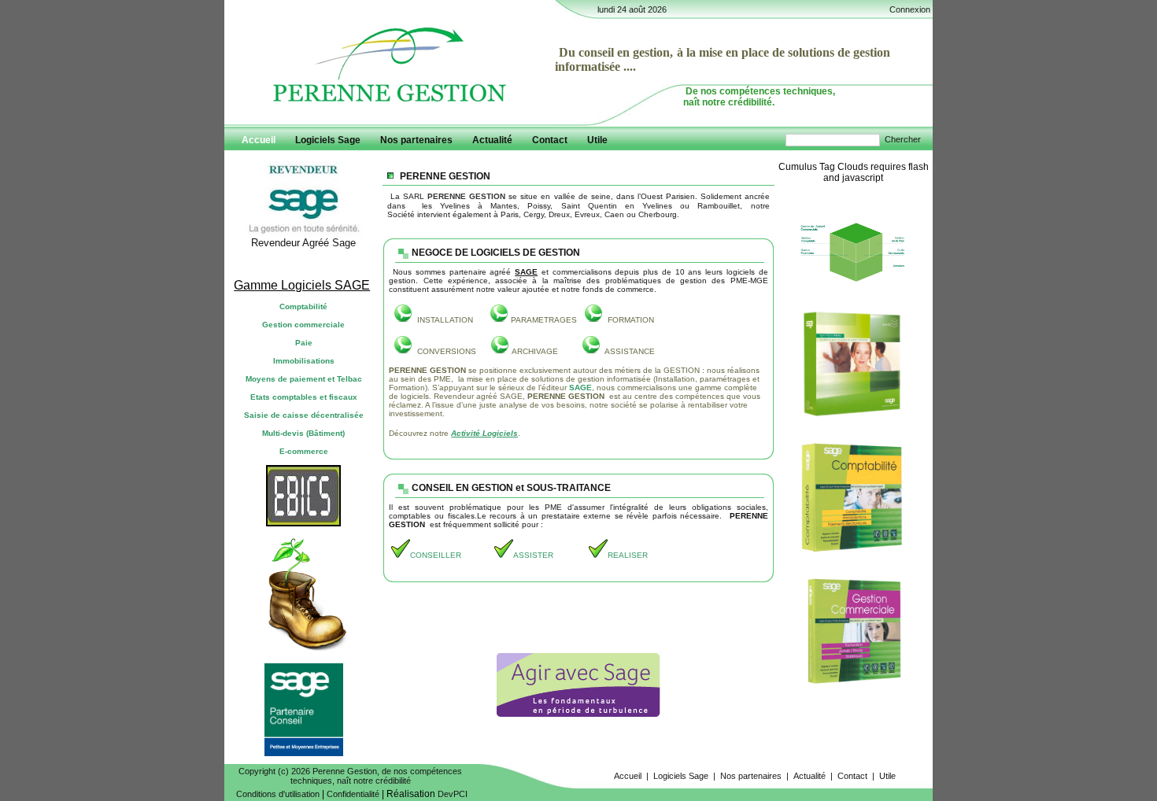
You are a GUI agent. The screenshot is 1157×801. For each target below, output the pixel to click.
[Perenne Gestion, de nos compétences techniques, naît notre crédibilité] (390, 105)
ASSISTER (533, 555)
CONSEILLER (435, 555)
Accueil (627, 776)
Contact (852, 776)
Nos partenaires (751, 776)
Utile (887, 776)
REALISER (628, 555)
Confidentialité (353, 794)
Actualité (809, 776)
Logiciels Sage (680, 776)
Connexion (909, 9)
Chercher (903, 139)
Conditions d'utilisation (278, 794)
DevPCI (453, 794)
